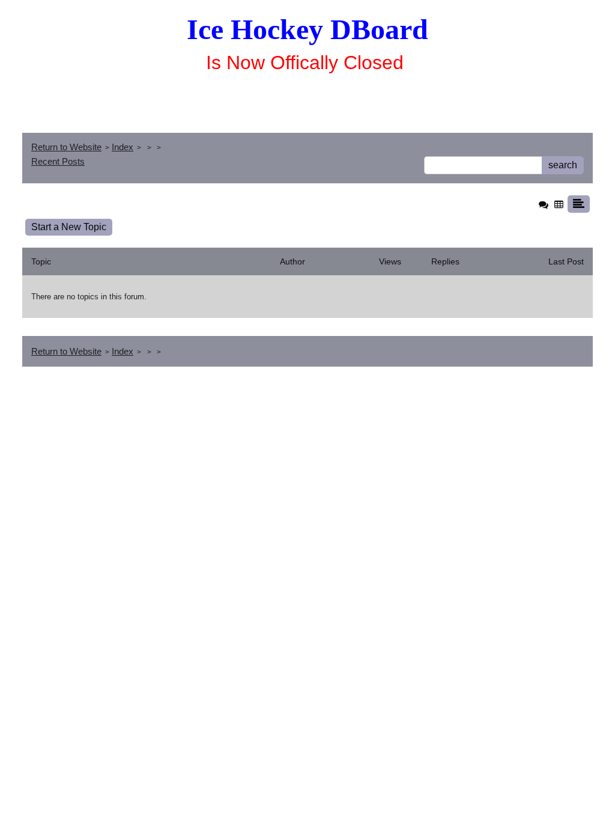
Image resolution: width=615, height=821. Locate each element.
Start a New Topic (68, 227)
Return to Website (66, 147)
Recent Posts (58, 161)
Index (122, 147)
